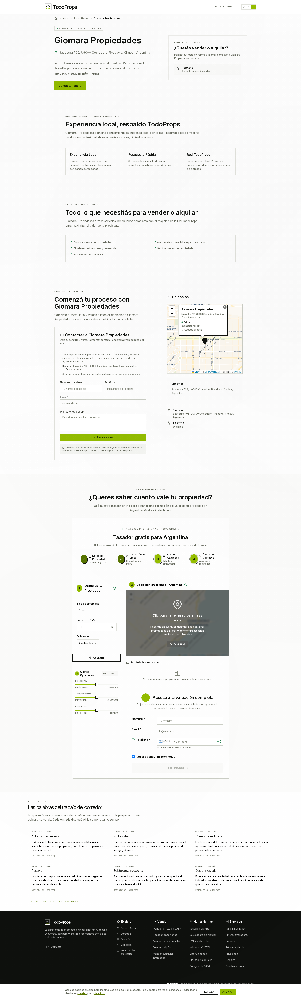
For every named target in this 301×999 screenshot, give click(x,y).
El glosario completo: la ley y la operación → (54, 902)
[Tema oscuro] (248, 7)
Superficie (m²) (86, 620)
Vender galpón (162, 947)
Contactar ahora (70, 85)
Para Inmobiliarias (236, 928)
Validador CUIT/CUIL (201, 947)
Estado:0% (81, 680)
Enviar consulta (105, 437)
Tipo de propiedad (88, 603)
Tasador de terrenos (165, 934)
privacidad (99, 993)
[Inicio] (55, 18)
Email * (64, 396)
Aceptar (227, 991)
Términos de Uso (235, 947)
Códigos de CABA (200, 966)
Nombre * (138, 719)
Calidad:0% (81, 706)
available (178, 426)
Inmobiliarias (81, 18)
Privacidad (232, 953)
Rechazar (209, 991)
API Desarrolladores (237, 934)
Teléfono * (111, 382)
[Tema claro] (244, 7)
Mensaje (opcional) (72, 411)
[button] (205, 341)
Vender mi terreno (224, 7)
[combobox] (84, 610)
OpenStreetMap (212, 371)
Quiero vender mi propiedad (156, 756)
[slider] (96, 684)
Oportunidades (198, 953)
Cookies (230, 959)
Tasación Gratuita (199, 928)
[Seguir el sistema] (253, 7)
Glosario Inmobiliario (201, 959)
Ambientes (83, 636)
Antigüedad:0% (83, 693)
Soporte (230, 941)
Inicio (66, 18)
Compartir (98, 657)
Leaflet (197, 371)
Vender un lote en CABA (167, 928)
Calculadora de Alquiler (203, 934)
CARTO (237, 371)
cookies (82, 993)
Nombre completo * (72, 382)
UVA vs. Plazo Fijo (200, 941)
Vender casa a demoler (166, 941)
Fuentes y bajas (235, 966)
